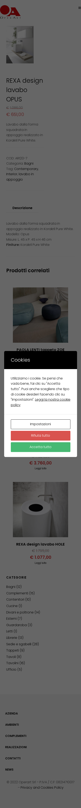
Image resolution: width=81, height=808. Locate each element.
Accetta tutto (40, 447)
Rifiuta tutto (40, 435)
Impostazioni (40, 424)
